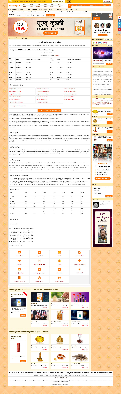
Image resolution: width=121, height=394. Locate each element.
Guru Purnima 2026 (96, 102)
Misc (76, 9)
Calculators (65, 9)
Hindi (102, 68)
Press (87, 372)
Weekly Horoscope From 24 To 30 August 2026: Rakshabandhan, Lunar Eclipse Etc (103, 71)
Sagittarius (38, 6)
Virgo (59, 4)
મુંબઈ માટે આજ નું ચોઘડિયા (42, 99)
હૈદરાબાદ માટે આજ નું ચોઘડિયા (70, 91)
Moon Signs (77, 11)
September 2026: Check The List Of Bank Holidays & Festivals (103, 94)
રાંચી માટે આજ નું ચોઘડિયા (69, 99)
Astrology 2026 (90, 373)
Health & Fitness (97, 193)
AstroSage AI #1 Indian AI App (95, 372)
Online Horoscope (53, 11)
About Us (41, 375)
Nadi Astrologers (56, 381)
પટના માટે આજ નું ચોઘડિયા (14, 99)
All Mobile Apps (108, 39)
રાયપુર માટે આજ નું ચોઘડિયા (42, 94)
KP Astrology (83, 372)
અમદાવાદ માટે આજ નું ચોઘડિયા (70, 94)
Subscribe (110, 45)
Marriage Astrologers (45, 380)
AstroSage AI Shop (84, 11)
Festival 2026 (95, 98)
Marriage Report (97, 188)
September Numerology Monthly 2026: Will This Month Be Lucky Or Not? (103, 84)
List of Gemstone (20, 372)
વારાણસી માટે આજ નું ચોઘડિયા (43, 91)
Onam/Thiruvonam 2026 (104, 103)
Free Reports (34, 9)
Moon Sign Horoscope (75, 372)
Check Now (44, 307)
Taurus (31, 4)
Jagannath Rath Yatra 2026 (98, 100)
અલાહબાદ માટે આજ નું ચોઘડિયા (43, 88)
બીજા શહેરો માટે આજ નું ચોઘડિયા (18, 106)
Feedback (104, 373)
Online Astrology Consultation (33, 380)
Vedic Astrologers (84, 380)
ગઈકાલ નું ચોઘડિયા (43, 110)
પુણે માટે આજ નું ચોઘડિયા (69, 96)
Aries (24, 4)
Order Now (108, 196)
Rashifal (14, 1)
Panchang (45, 9)
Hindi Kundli (67, 11)
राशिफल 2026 (33, 11)
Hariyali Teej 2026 (104, 102)
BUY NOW (23, 315)
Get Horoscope (50, 15)
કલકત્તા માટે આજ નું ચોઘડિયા (42, 102)
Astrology (20, 9)
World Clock (27, 372)
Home (9, 9)
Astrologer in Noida (52, 372)
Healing (40, 9)
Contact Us (36, 375)
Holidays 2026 (102, 98)
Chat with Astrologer (58, 1)
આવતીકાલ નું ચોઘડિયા (55, 110)
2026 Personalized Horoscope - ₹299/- (102, 187)
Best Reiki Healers (64, 381)
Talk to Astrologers (13, 380)
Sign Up (109, 1)
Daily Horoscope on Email (108, 60)
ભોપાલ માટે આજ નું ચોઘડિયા (15, 96)
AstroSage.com (65, 384)
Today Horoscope (35, 1)
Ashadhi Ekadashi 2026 (108, 100)
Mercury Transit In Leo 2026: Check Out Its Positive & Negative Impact (103, 87)
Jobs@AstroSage (72, 375)
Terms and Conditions (59, 375)
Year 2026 (109, 68)
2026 (25, 9)
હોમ (10, 38)
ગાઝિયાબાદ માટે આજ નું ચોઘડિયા (16, 102)
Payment (46, 375)
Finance (95, 192)
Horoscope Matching (18, 11)
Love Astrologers (67, 380)
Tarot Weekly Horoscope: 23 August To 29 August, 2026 (103, 81)
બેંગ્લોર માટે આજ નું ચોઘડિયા (69, 88)
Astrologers (33, 372)
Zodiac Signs (44, 372)
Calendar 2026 (42, 1)
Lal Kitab (72, 11)
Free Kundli (11, 11)
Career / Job (96, 190)
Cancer (45, 4)
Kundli (18, 1)
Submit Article (109, 373)
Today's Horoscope (40, 11)
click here (57, 55)
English (95, 68)
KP (54, 9)
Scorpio (31, 6)
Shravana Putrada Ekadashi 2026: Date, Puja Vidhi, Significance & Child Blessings (103, 74)
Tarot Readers (53, 380)
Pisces (59, 6)
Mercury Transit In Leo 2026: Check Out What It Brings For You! (103, 79)
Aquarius (52, 6)
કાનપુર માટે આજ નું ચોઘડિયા (15, 94)
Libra (24, 6)
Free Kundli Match (60, 372)
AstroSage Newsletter (97, 60)
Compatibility (59, 9)
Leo (52, 4)
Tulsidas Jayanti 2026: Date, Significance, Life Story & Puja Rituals (103, 92)
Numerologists (60, 380)
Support (66, 375)
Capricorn (45, 6)
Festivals (71, 9)
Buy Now (97, 18)
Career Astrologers (76, 380)
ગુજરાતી (15, 38)
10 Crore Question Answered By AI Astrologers (37, 373)
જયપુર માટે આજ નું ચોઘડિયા (15, 88)
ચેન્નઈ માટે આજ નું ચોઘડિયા (42, 96)
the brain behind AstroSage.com (105, 203)
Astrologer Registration (82, 375)
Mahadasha (38, 372)
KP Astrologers (108, 380)
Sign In (105, 1)
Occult (28, 9)
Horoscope (14, 9)
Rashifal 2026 (22, 1)
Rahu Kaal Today (61, 11)
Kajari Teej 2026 (101, 104)
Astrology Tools (97, 373)
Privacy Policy (51, 375)
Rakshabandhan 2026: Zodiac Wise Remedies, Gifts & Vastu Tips (103, 89)
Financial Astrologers (100, 380)
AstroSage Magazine (98, 66)
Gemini (38, 4)
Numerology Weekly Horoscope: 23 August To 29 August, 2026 (103, 76)
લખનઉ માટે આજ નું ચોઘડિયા (15, 91)
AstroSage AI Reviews (51, 373)
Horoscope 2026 (28, 1)
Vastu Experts (92, 380)
